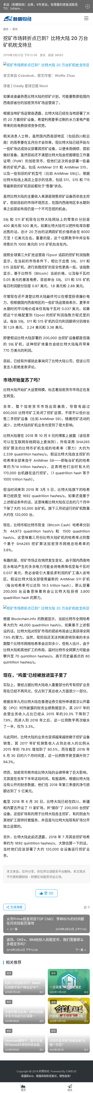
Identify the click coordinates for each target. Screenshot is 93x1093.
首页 (5, 29)
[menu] (86, 18)
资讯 (42, 55)
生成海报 (16, 907)
